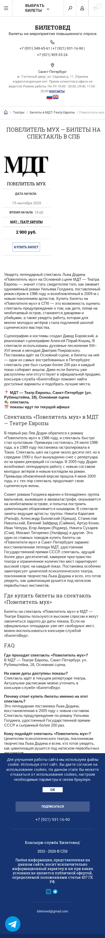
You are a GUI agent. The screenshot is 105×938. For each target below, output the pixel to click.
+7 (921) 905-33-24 (52, 55)
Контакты (57, 91)
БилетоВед (52, 27)
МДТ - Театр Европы (26, 222)
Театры (18, 112)
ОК (52, 790)
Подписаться (53, 806)
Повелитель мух (26, 183)
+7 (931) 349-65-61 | (36, 48)
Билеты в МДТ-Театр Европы (52, 112)
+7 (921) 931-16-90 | (68, 48)
